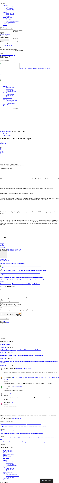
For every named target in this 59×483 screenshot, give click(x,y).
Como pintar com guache (11, 19)
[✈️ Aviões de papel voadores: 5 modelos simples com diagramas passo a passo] (20, 266)
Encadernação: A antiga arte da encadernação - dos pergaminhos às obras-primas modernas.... (28, 441)
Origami (5, 12)
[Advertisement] (17, 71)
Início (1, 131)
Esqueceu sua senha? (5, 34)
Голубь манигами (17, 386)
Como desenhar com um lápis (12, 21)
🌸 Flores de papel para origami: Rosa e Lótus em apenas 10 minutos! (20, 350)
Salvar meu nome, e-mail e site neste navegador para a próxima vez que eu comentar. (20, 310)
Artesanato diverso (10, 9)
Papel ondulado (9, 8)
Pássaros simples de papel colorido (14, 249)
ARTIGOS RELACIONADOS (7, 263)
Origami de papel (10, 13)
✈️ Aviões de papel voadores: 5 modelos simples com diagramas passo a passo (23, 270)
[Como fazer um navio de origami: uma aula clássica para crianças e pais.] (20, 273)
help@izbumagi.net (16, 418)
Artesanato (5, 5)
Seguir (7, 322)
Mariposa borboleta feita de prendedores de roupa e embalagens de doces (21, 355)
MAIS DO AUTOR (20, 263)
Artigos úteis (6, 23)
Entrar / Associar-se (7, 45)
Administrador (3, 143)
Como (3, 321)
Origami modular (10, 14)
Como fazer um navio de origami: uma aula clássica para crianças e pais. (21, 277)
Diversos (5, 25)
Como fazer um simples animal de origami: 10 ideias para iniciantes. (20, 284)
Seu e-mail (15, 38)
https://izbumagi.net (4, 260)
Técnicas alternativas (10, 22)
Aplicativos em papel (7, 17)
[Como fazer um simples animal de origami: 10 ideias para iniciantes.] (23, 279)
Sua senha (15, 31)
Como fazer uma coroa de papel (14, 250)
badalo (4, 238)
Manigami (8, 16)
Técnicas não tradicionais (11, 10)
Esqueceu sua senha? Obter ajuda (7, 55)
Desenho (5, 18)
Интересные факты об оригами (20, 402)
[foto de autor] (3, 257)
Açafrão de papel (5, 344)
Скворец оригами (14, 393)
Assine (7, 324)
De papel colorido (10, 6)
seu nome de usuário (18, 30)
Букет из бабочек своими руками (23, 368)
